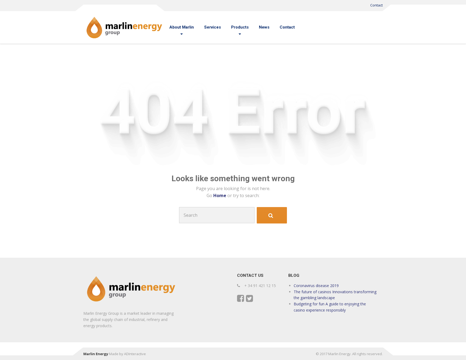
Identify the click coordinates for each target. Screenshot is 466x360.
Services (212, 27)
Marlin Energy (95, 353)
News (264, 27)
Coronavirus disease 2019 (316, 285)
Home (220, 195)
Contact (376, 5)
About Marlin (181, 27)
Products (240, 27)
